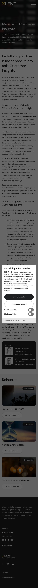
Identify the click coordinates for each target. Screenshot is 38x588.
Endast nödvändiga (19, 304)
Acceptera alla (19, 297)
